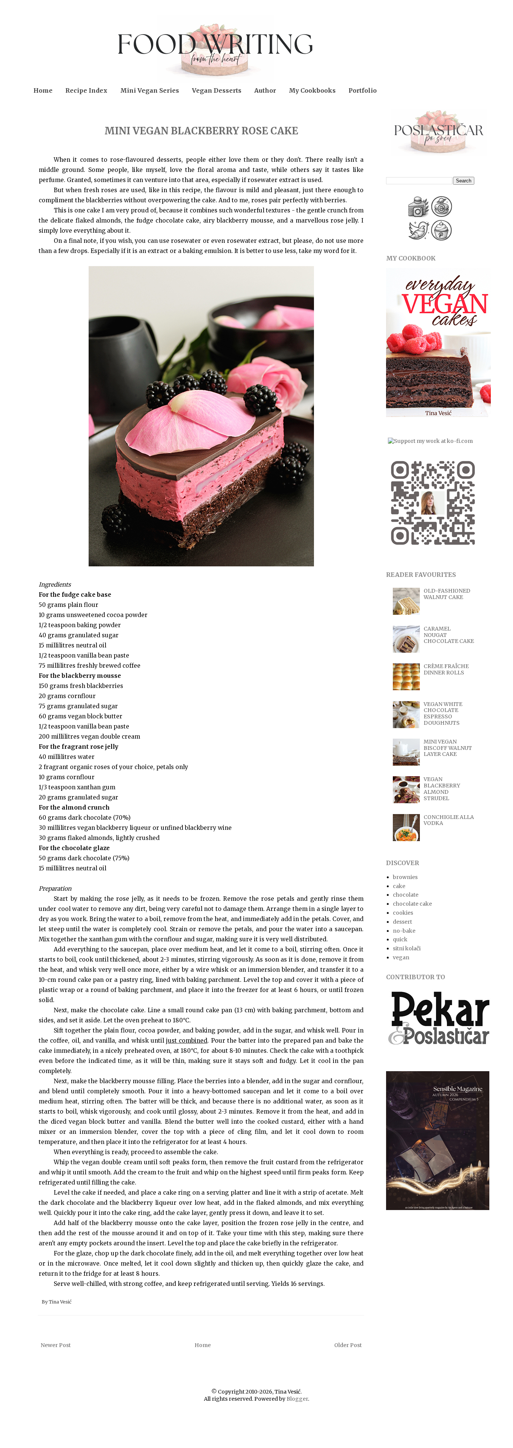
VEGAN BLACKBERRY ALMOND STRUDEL (442, 788)
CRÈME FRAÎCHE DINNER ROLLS (446, 669)
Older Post (348, 1345)
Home (43, 90)
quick (400, 939)
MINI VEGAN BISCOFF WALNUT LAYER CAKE (448, 748)
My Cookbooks (312, 90)
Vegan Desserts (216, 90)
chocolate (405, 894)
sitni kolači (407, 948)
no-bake (404, 930)
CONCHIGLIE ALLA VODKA (449, 820)
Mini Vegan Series (149, 90)
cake (399, 886)
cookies (403, 912)
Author (265, 90)
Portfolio (363, 90)
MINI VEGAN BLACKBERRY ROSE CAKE (201, 131)
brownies (405, 877)
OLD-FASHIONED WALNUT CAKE (447, 594)
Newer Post (56, 1345)
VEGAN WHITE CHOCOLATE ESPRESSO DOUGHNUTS (443, 713)
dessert (402, 921)
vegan (401, 957)
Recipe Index (86, 90)
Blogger (297, 1398)
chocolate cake (412, 903)
